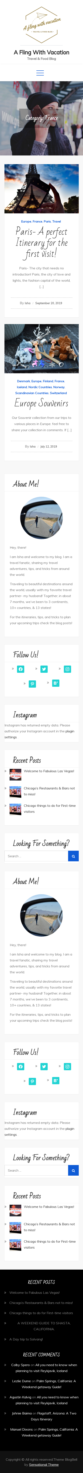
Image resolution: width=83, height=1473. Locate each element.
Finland (48, 381)
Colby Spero (20, 1365)
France (37, 221)
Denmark (23, 381)
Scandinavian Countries (32, 393)
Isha (27, 303)
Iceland (22, 387)
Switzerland (58, 393)
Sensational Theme (44, 1464)
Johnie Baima (22, 1413)
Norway (58, 387)
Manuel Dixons (21, 1429)
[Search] (73, 856)
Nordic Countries (40, 387)
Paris (47, 221)
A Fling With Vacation (41, 52)
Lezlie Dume (21, 1381)
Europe (26, 221)
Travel (56, 221)
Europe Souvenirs (41, 403)
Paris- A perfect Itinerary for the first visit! (41, 243)
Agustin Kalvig (20, 1397)
